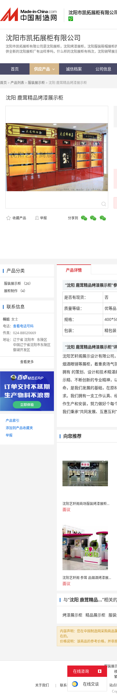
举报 (43, 218)
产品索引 (12, 420)
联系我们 (67, 685)
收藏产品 (19, 218)
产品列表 (17, 82)
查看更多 (27, 361)
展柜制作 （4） (15, 291)
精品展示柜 (95, 615)
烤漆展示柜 (72, 615)
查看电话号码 (23, 326)
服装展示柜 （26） (18, 283)
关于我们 (42, 685)
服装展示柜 (36, 82)
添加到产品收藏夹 (19, 428)
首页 (3, 82)
